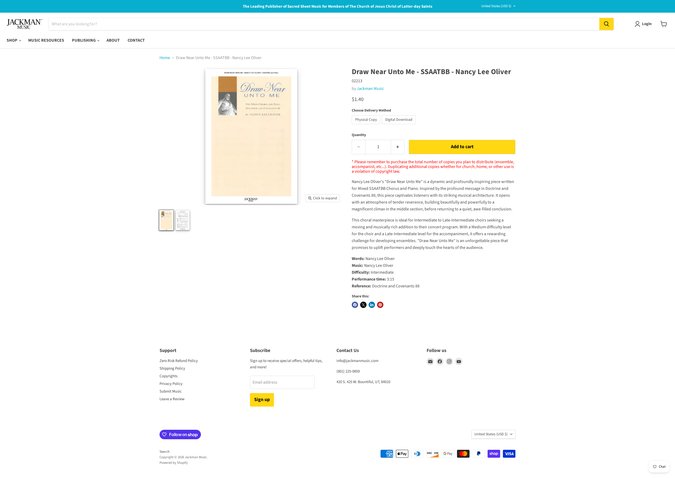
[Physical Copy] (367, 125)
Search (165, 451)
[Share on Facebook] (355, 305)
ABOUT (113, 40)
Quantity (359, 135)
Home (165, 57)
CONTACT (136, 40)
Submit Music (171, 391)
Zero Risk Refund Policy (179, 361)
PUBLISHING (84, 40)
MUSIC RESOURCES (46, 40)
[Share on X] (363, 305)
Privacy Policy (171, 384)
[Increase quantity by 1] (397, 147)
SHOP (12, 40)
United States (496, 6)
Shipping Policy (172, 368)
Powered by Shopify (174, 462)
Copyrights (168, 376)
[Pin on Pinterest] (380, 305)
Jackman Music (370, 88)
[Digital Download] (399, 125)
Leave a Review (172, 399)
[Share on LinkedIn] (372, 305)
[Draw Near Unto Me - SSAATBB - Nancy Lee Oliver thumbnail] (166, 220)
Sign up (262, 399)
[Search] (606, 24)
